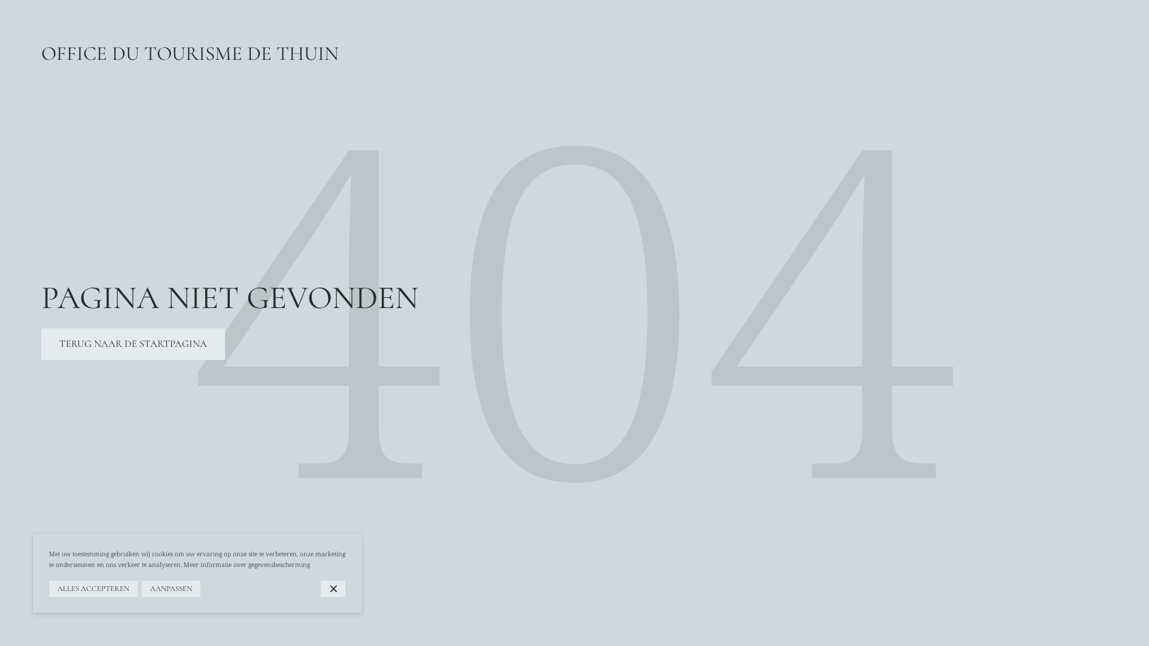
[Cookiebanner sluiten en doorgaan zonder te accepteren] (333, 589)
